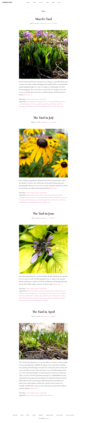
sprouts (54, 106)
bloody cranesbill (57, 195)
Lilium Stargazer (30, 200)
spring (41, 395)
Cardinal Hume (58, 291)
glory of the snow (32, 104)
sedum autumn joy (37, 202)
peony (26, 106)
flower (33, 197)
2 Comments (52, 122)
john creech (56, 293)
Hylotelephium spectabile (45, 293)
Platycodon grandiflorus (58, 200)
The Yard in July (43, 118)
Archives (28, 99)
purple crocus (32, 106)
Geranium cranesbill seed (53, 197)
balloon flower (39, 195)
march (51, 104)
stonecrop (29, 300)
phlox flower (48, 200)
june (61, 293)
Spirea (24, 300)
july (24, 200)
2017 (27, 101)
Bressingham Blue (48, 291)
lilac (31, 395)
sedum (30, 202)
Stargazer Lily (46, 202)
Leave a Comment (52, 23)
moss (34, 395)
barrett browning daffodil (51, 101)
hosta (47, 104)
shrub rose (50, 298)
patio (37, 395)
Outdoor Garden (38, 99)
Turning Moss (7, 2)
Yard (61, 106)
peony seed (38, 200)
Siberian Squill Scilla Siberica (44, 106)
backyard (31, 101)
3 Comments (52, 316)
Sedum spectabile (33, 298)
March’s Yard (43, 19)
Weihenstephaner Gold (39, 300)
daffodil (25, 104)
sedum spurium (43, 298)
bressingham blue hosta (25, 197)
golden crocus (41, 104)
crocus (20, 104)
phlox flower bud (30, 296)
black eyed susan (48, 195)
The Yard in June (43, 213)
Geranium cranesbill (41, 197)
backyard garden (39, 101)
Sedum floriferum (23, 298)
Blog (32, 99)
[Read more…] (28, 95)
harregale (32, 293)
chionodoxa (61, 101)
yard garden (50, 395)
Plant (45, 99)
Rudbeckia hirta (23, 202)
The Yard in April (43, 312)
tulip (58, 106)
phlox (42, 200)
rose (50, 296)
